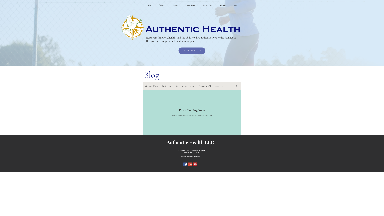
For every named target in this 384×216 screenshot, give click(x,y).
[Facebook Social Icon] (185, 164)
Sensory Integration (185, 85)
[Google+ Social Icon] (190, 164)
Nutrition (167, 85)
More (217, 85)
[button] (236, 86)
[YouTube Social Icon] (195, 164)
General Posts (151, 85)
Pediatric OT (204, 85)
